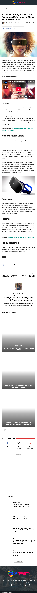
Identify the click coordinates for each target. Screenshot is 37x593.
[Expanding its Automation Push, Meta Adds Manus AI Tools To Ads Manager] (7, 553)
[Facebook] (7, 585)
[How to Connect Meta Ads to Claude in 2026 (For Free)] (18, 333)
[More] (22, 28)
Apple (8, 256)
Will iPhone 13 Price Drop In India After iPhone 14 (9, 275)
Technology (18, 345)
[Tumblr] (25, 585)
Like (7, 442)
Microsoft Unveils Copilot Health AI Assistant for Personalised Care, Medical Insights (24, 542)
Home (3, 8)
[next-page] (5, 430)
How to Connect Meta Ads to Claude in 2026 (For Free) (18, 349)
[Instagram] (11, 585)
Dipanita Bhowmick (11, 22)
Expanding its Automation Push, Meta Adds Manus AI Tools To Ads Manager (23, 554)
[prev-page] (3, 430)
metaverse (19, 256)
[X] (30, 585)
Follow (19, 442)
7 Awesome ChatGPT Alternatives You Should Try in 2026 (18, 386)
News (7, 8)
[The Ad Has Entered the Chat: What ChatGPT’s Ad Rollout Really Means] (18, 408)
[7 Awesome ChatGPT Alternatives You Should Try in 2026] (18, 370)
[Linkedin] (16, 585)
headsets (13, 256)
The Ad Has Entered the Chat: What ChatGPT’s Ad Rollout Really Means (18, 423)
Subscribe (30, 442)
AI (18, 420)
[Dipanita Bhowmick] (3, 23)
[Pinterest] (20, 585)
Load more (18, 561)
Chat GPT (18, 383)
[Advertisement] (18, 473)
